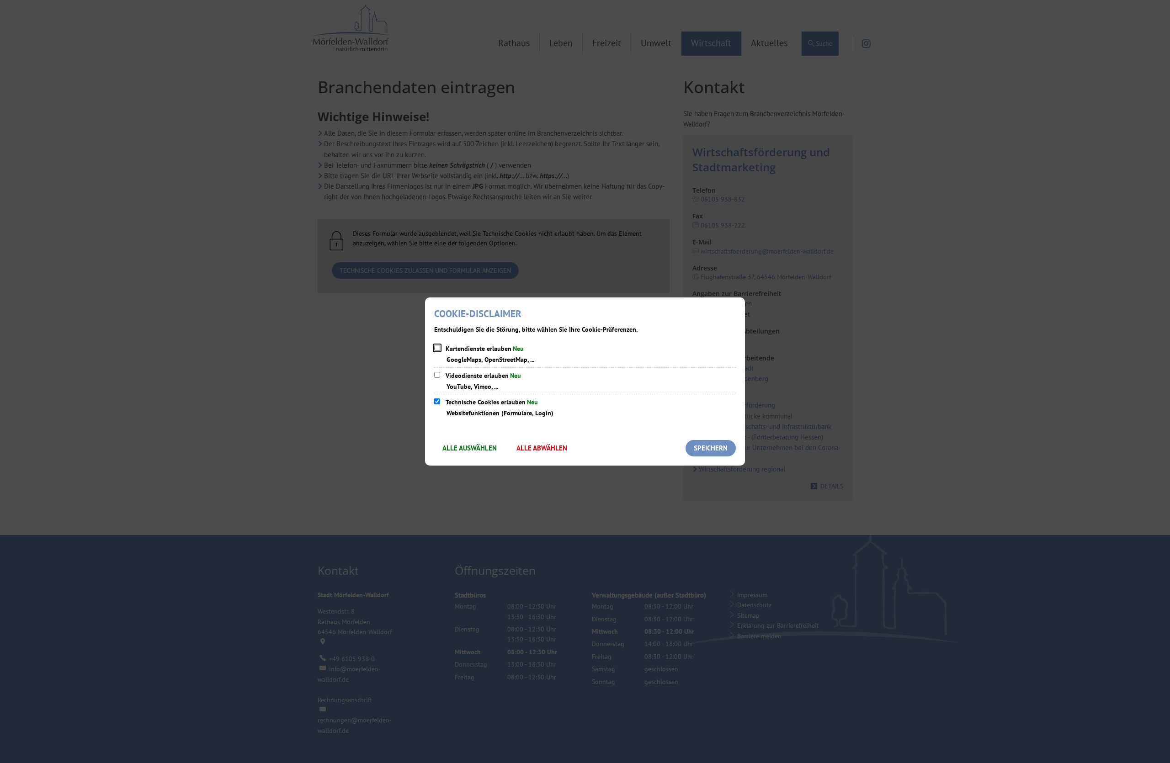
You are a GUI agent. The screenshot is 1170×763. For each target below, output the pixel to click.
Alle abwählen (541, 448)
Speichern (711, 448)
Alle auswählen (469, 448)
